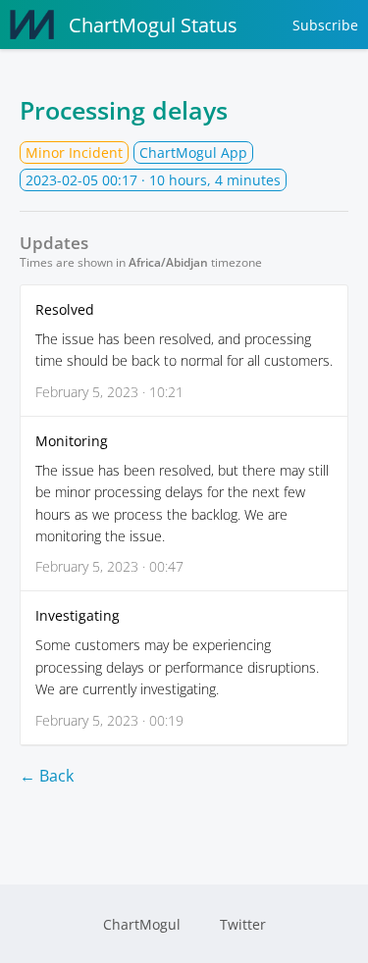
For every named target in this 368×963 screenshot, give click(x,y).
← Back (47, 775)
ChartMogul (142, 924)
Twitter (243, 924)
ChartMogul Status (153, 25)
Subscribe (325, 25)
